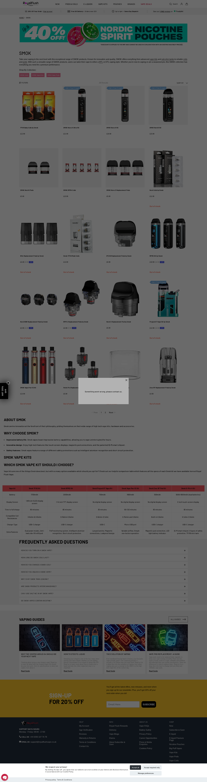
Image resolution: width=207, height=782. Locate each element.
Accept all (135, 767)
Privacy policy (50, 780)
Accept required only (152, 767)
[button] (4, 777)
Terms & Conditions (64, 780)
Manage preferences (146, 773)
